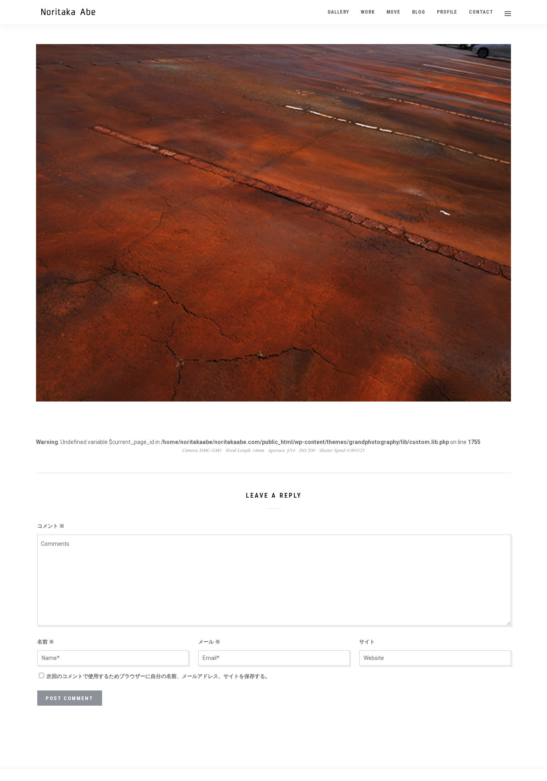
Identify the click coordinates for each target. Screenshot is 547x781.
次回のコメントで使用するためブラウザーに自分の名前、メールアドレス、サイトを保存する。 (158, 676)
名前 (45, 642)
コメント (50, 526)
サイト (367, 642)
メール (209, 642)
